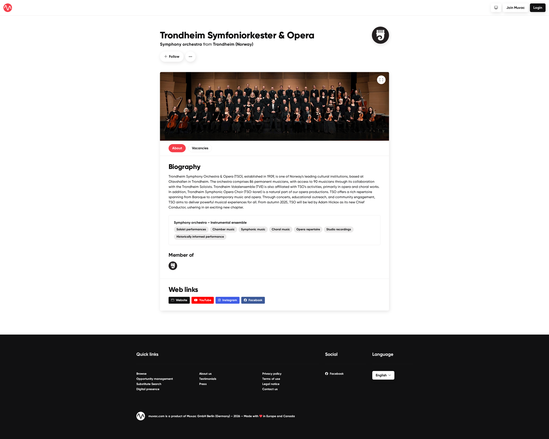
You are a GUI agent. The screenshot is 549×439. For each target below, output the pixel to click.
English (381, 375)
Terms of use (271, 379)
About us (205, 374)
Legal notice (270, 384)
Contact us (270, 389)
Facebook (337, 374)
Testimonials (207, 379)
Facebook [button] (255, 300)
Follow (174, 56)
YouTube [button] (205, 300)
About (177, 148)
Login (537, 8)
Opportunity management (154, 379)
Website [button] (181, 300)
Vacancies (200, 148)
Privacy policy (271, 374)
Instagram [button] (229, 300)
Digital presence (147, 389)
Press (203, 384)
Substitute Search (148, 384)
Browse (141, 374)
